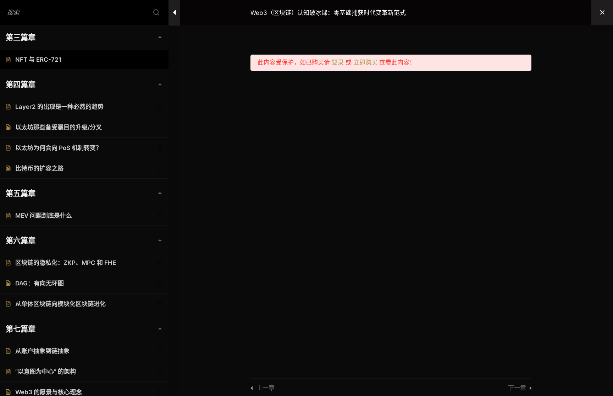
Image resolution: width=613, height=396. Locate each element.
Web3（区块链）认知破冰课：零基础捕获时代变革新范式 (328, 12)
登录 (338, 62)
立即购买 (365, 62)
